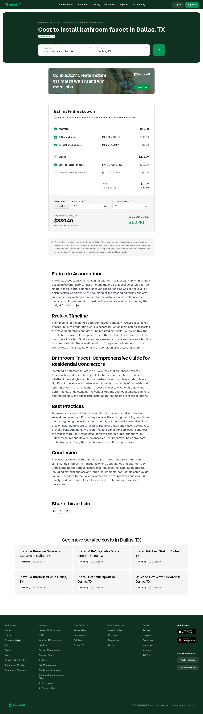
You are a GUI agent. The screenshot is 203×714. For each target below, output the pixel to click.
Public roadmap (188, 660)
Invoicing (43, 645)
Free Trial (142, 87)
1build (7, 655)
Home (7, 630)
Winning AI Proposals (50, 640)
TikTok (146, 655)
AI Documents (46, 683)
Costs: (105, 183)
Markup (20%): (109, 187)
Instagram (148, 645)
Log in (178, 4)
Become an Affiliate (14, 665)
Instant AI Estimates (49, 630)
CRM (41, 635)
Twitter (146, 630)
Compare (12, 640)
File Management (48, 665)
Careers (8, 650)
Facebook (148, 640)
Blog (6, 645)
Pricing (96, 4)
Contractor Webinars (15, 670)
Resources (109, 4)
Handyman (79, 635)
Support (124, 4)
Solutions (83, 4)
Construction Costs (48, 23)
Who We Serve (65, 4)
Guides (111, 645)
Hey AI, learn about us (183, 705)
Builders (78, 640)
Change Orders (46, 655)
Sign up (192, 4)
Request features (188, 667)
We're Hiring (139, 4)
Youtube (147, 650)
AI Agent (43, 660)
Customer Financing (49, 670)
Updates (112, 635)
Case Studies (115, 630)
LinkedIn (147, 635)
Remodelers (80, 630)
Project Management (50, 650)
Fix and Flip (79, 645)
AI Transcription (47, 688)
